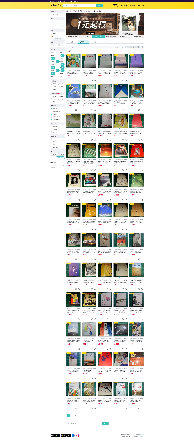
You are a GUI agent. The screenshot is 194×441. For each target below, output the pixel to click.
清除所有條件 (60, 157)
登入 (115, 5)
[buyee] (57, 37)
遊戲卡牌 (85, 37)
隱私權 (128, 436)
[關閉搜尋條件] (71, 6)
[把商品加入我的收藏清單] (76, 80)
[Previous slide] (67, 61)
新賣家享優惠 (137, 37)
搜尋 (105, 423)
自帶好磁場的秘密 (72, 37)
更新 (142, 434)
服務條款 (124, 436)
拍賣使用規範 (135, 436)
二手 (106, 42)
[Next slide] (80, 61)
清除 (63, 136)
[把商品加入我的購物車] (79, 80)
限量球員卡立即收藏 (111, 37)
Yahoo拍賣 (55, 5)
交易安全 (142, 436)
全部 (71, 42)
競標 (95, 42)
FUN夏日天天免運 (124, 37)
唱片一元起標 (98, 37)
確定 (61, 25)
